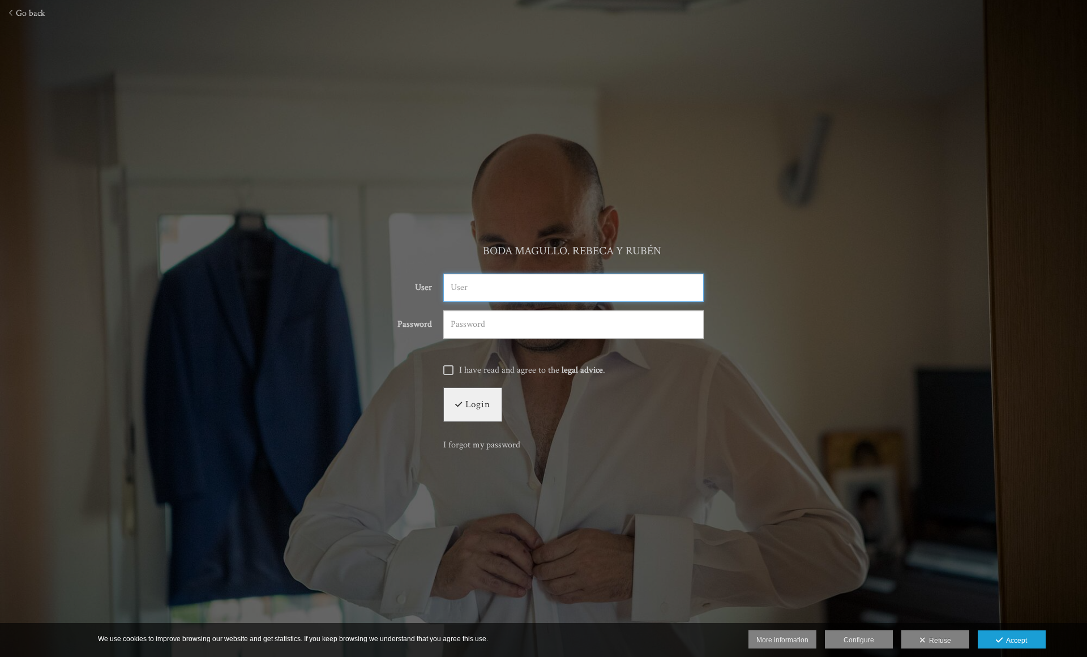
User (423, 288)
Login (476, 404)
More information (782, 640)
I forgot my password (481, 445)
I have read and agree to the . (532, 370)
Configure (859, 640)
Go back (29, 13)
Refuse (938, 641)
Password (414, 324)
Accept (1015, 641)
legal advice (582, 370)
